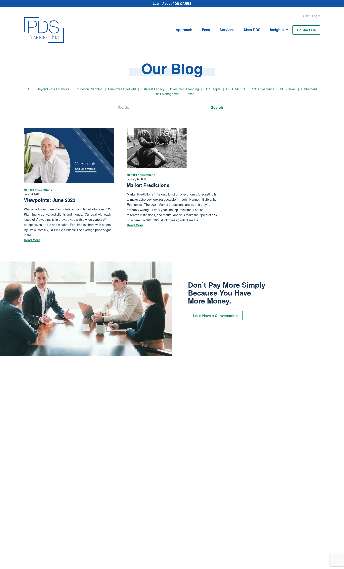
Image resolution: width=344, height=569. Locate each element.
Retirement (309, 89)
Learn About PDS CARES (172, 3)
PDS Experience (262, 89)
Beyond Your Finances (53, 89)
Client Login (311, 16)
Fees (206, 29)
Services (227, 29)
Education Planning (89, 89)
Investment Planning (184, 89)
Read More (32, 240)
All (29, 89)
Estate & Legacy (152, 89)
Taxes (190, 93)
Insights (277, 29)
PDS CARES (235, 89)
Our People (212, 89)
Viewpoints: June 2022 (49, 199)
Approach (184, 29)
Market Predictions (148, 185)
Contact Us (306, 30)
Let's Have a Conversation (215, 315)
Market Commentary (38, 190)
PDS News (288, 89)
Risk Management (167, 93)
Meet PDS (252, 29)
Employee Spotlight (122, 89)
